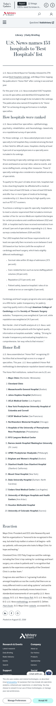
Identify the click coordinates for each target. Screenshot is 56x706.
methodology (22, 602)
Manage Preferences (17, 701)
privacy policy (12, 682)
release (6, 598)
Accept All (42, 701)
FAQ (49, 598)
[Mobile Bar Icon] (4, 22)
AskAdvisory (45, 23)
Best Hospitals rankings (19, 77)
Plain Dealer (8, 606)
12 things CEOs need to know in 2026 (28, 7)
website (32, 606)
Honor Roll (28, 598)
